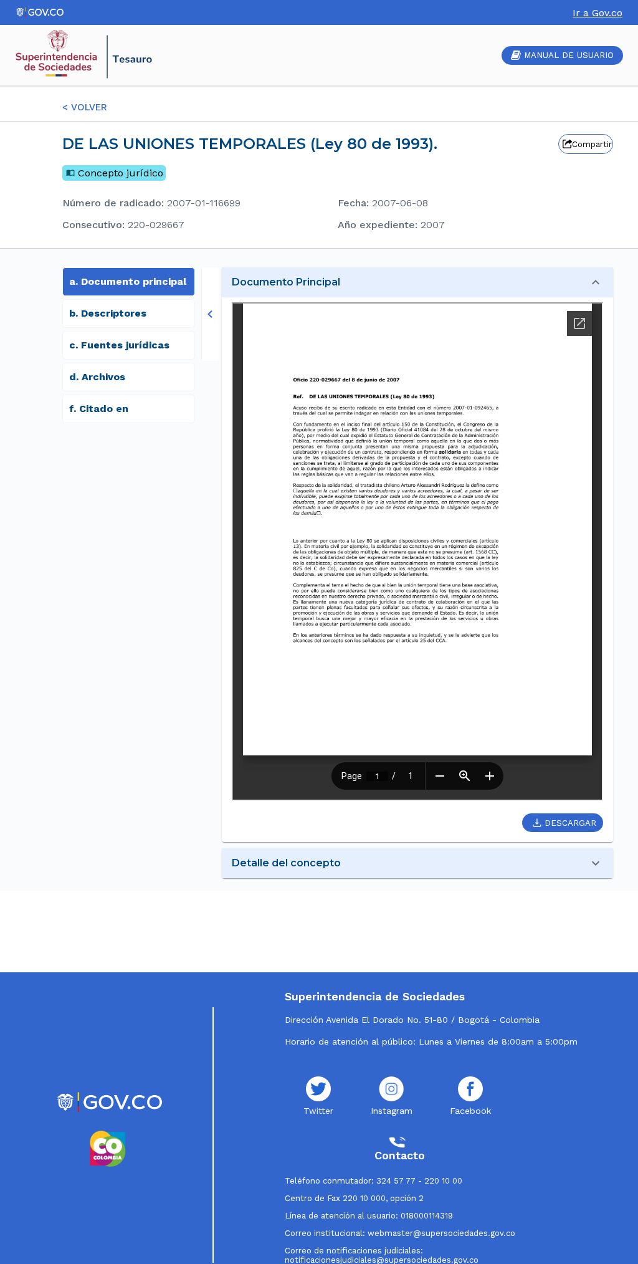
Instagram (391, 1111)
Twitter (318, 1111)
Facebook (470, 1111)
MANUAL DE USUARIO (569, 55)
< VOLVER (84, 107)
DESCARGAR (570, 823)
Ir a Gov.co (597, 13)
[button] (417, 282)
